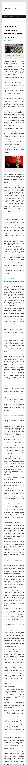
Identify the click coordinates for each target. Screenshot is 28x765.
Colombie (13, 407)
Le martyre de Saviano (9, 278)
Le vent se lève (10, 8)
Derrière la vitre (18, 16)
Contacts (11, 16)
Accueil (5, 16)
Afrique (5, 555)
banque (11, 582)
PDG (11, 729)
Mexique (5, 358)
